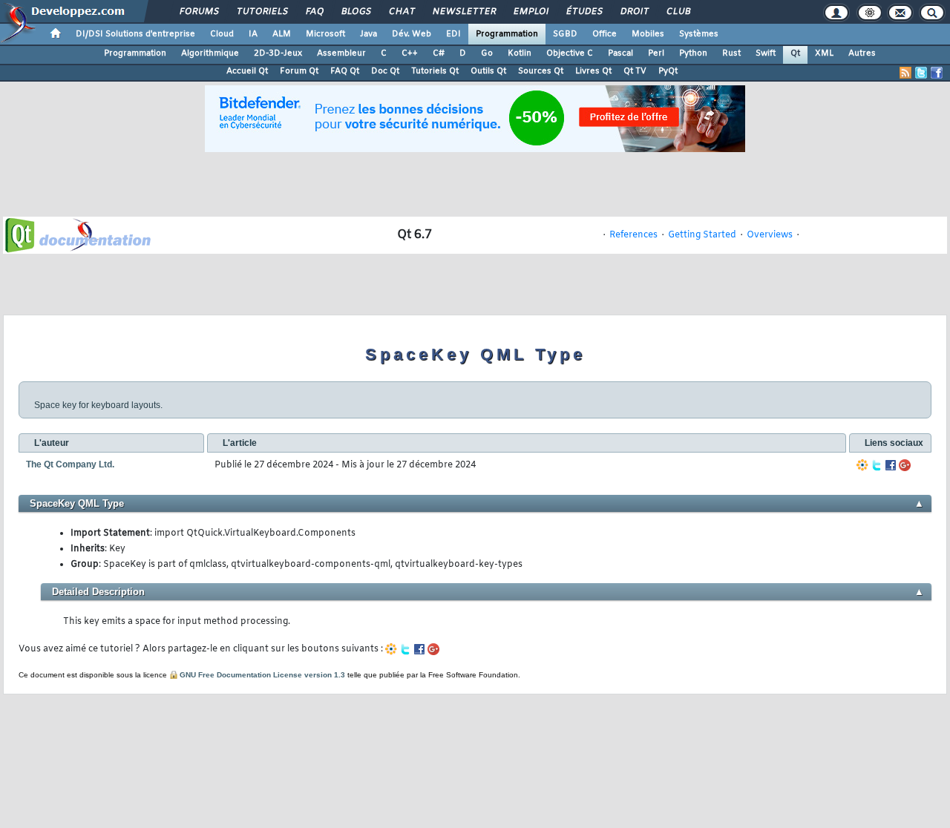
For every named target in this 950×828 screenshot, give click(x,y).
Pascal (620, 53)
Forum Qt (299, 71)
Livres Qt (593, 71)
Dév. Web (411, 34)
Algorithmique (210, 53)
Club (677, 12)
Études (583, 12)
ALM (281, 34)
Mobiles (648, 34)
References (633, 235)
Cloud (222, 34)
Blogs (355, 12)
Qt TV (634, 71)
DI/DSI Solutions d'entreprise (135, 34)
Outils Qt (488, 71)
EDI (453, 34)
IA (253, 34)
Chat (401, 12)
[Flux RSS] (905, 73)
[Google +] (905, 465)
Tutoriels (262, 12)
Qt (795, 53)
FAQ (314, 12)
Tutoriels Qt (435, 71)
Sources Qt (540, 71)
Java (368, 34)
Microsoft (325, 34)
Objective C (569, 53)
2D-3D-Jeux (278, 53)
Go (487, 53)
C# (439, 53)
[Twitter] (876, 465)
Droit (633, 12)
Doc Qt (385, 71)
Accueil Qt (247, 71)
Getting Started (702, 235)
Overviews (770, 235)
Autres (862, 53)
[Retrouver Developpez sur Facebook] (937, 73)
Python (693, 53)
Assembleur (341, 53)
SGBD (565, 34)
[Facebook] (891, 465)
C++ (410, 53)
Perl (656, 53)
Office (604, 34)
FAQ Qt (344, 71)
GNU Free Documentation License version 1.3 (262, 675)
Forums (198, 12)
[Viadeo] (862, 465)
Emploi (530, 12)
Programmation (507, 34)
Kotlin (519, 53)
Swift (766, 53)
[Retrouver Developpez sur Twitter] (921, 73)
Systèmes (698, 34)
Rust (731, 53)
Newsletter (463, 12)
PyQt (668, 71)
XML (824, 53)
